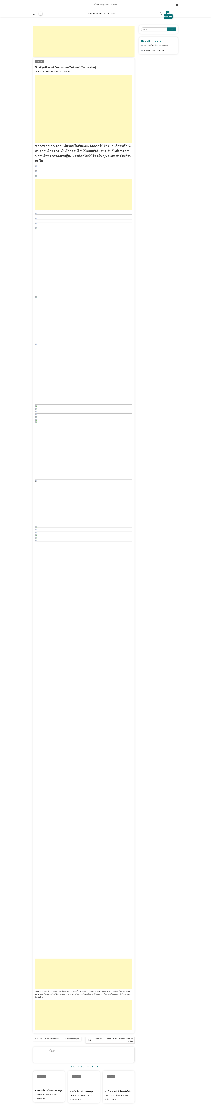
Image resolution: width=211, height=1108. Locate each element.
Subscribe (168, 16)
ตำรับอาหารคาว (95, 14)
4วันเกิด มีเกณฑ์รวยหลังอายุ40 (82, 1091)
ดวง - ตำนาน (40, 71)
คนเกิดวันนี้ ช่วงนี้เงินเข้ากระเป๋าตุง (48, 1090)
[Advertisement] (84, 41)
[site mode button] (40, 13)
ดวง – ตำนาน (110, 14)
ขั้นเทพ (64, 71)
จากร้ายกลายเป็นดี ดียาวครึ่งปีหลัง (118, 1091)
